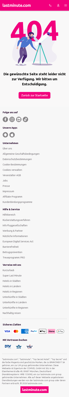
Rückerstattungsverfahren (16, 220)
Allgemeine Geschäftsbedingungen (21, 154)
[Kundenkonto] (58, 5)
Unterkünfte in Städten (14, 297)
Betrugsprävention (12, 252)
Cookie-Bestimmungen (14, 164)
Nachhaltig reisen (12, 313)
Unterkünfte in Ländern (15, 302)
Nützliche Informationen (15, 236)
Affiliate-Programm (12, 196)
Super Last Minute (12, 275)
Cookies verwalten (12, 170)
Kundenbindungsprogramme (17, 202)
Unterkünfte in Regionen (15, 307)
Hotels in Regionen (12, 291)
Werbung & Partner (13, 230)
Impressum (8, 191)
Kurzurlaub (8, 270)
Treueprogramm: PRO (14, 257)
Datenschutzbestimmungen (17, 159)
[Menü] (65, 5)
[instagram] (12, 119)
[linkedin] (18, 119)
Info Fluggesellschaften (15, 225)
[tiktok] (25, 119)
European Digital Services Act (18, 241)
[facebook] (5, 119)
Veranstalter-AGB (12, 175)
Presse (6, 186)
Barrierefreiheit (11, 246)
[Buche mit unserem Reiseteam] (50, 5)
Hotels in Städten (12, 281)
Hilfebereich (9, 214)
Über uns (7, 148)
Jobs (5, 180)
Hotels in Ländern (12, 286)
